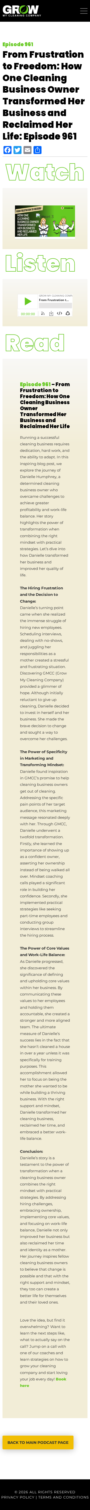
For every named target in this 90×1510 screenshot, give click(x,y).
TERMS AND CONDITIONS (63, 1497)
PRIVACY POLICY (17, 1497)
